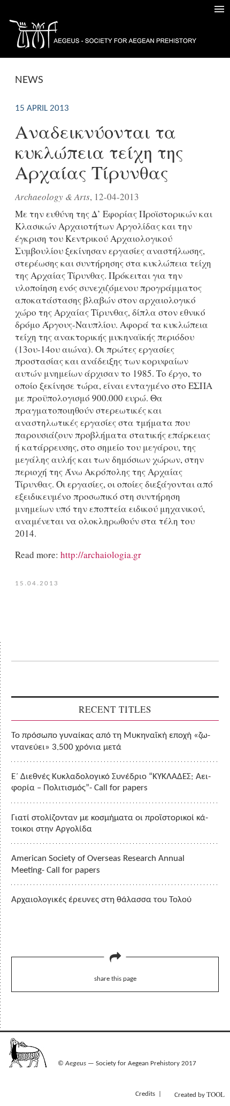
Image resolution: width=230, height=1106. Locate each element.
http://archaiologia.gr (100, 554)
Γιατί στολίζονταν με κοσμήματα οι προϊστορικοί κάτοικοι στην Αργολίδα (109, 823)
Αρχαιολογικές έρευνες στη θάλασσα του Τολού (101, 899)
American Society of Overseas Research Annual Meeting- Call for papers (98, 864)
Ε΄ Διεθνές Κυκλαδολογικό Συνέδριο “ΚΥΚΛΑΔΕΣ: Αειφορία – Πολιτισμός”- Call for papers (111, 782)
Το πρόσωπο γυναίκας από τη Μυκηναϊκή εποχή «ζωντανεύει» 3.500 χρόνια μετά (110, 741)
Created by (199, 1094)
